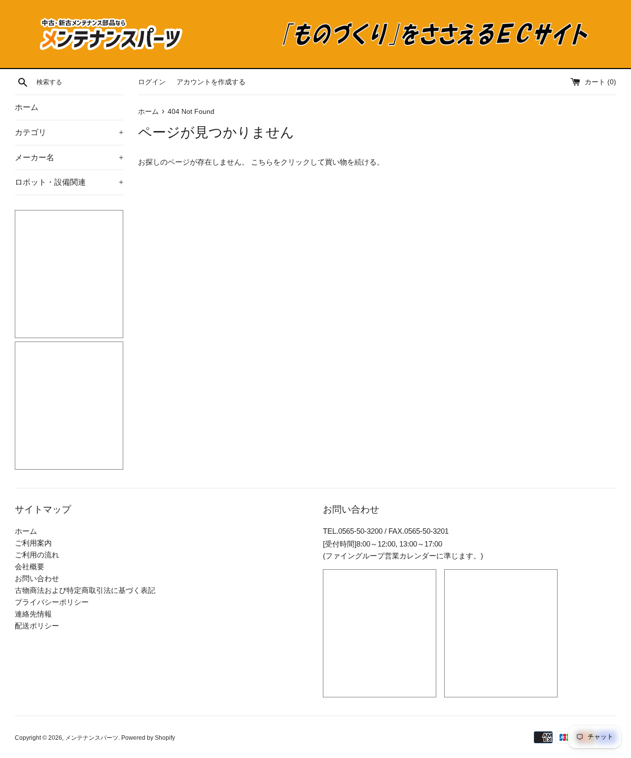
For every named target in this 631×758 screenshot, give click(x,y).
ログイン (152, 82)
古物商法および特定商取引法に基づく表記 (85, 590)
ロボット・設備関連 (69, 182)
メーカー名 (69, 157)
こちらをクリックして (288, 162)
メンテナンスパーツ (91, 737)
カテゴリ (69, 132)
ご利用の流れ (37, 555)
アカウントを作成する (210, 82)
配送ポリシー (37, 625)
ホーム (26, 107)
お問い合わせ (37, 578)
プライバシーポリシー (52, 602)
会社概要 (29, 566)
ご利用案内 (33, 543)
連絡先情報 (33, 614)
